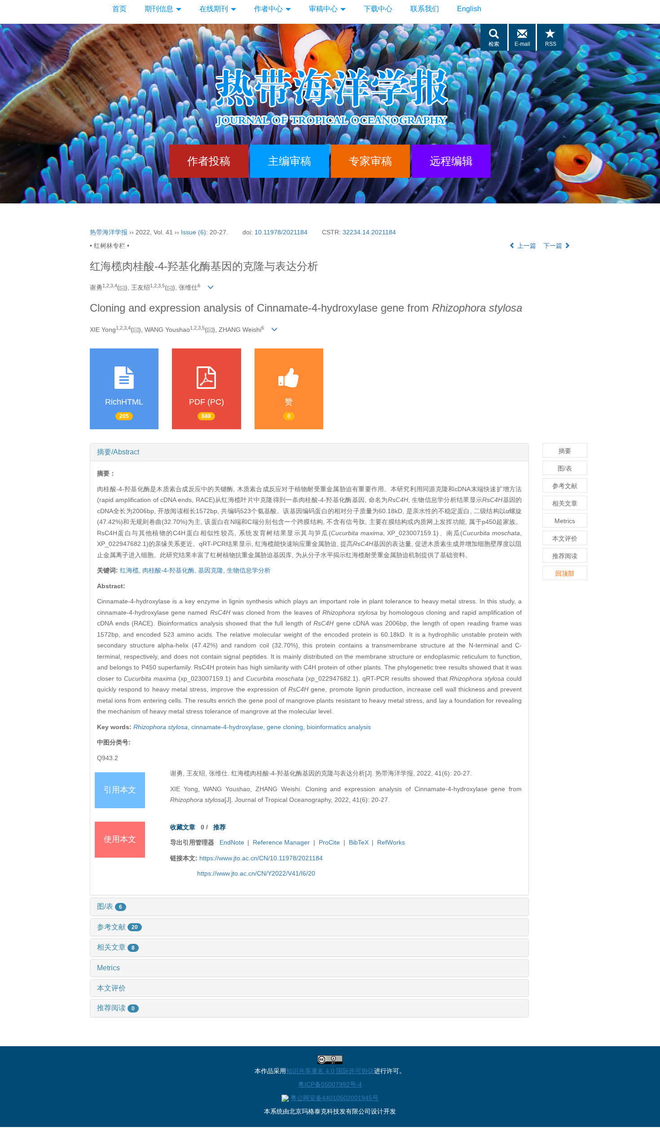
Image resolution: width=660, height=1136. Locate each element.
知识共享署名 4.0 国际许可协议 (330, 1070)
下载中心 (378, 9)
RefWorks (391, 842)
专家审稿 (370, 161)
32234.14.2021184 (369, 232)
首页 (119, 9)
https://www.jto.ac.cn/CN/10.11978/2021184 (261, 858)
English (469, 9)
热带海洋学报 (109, 232)
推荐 (219, 827)
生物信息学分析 (249, 570)
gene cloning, (287, 727)
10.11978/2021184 (281, 232)
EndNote (232, 842)
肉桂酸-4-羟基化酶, (170, 570)
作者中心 (269, 9)
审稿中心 (324, 9)
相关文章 (116, 947)
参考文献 (117, 927)
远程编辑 (451, 161)
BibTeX (359, 842)
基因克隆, (212, 570)
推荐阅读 (116, 1008)
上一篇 (525, 245)
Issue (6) (193, 232)
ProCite (329, 842)
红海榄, (131, 570)
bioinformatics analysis (339, 727)
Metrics (108, 968)
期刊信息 (160, 9)
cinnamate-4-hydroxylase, (229, 727)
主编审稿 (289, 161)
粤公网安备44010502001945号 (334, 1097)
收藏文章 (182, 827)
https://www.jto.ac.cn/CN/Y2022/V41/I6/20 (256, 873)
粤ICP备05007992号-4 (330, 1084)
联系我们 (424, 9)
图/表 (109, 906)
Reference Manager (281, 842)
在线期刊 (214, 9)
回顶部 (564, 573)
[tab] (309, 452)
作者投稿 (208, 161)
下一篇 (553, 245)
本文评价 (111, 988)
